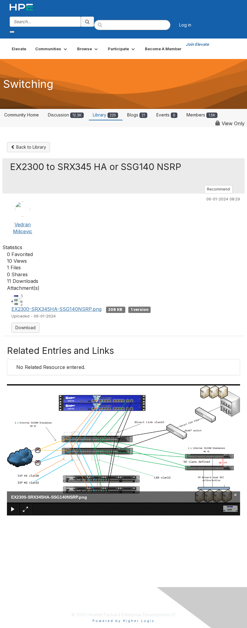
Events (165, 114)
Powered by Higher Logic (123, 621)
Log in (185, 24)
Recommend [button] (218, 189)
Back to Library (30, 147)
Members (200, 114)
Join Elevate (197, 44)
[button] (52, 48)
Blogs (136, 114)
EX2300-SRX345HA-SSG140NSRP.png (56, 309)
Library (104, 114)
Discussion (65, 114)
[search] (87, 22)
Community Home (21, 114)
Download (25, 327)
